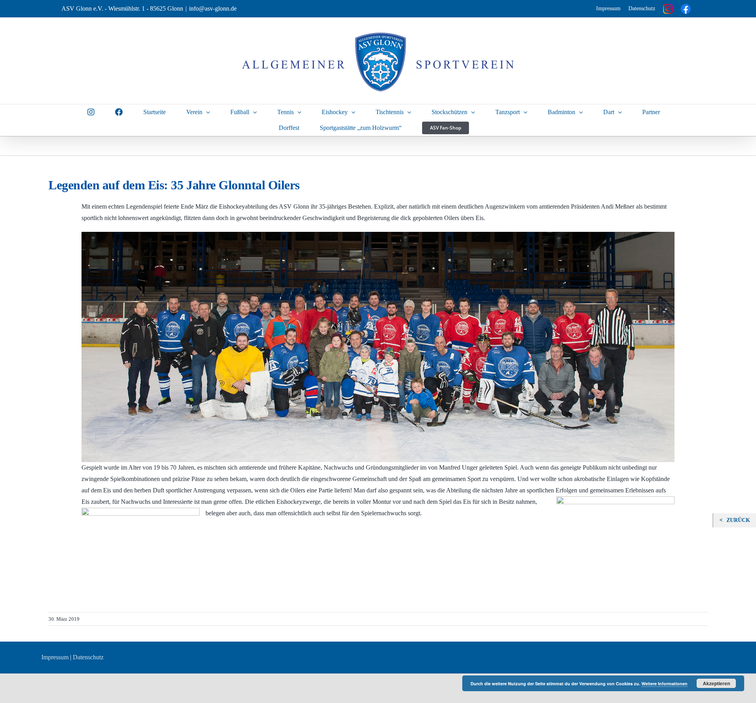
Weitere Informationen (664, 683)
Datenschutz (641, 8)
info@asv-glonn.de (213, 8)
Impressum (608, 8)
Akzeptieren (716, 683)
